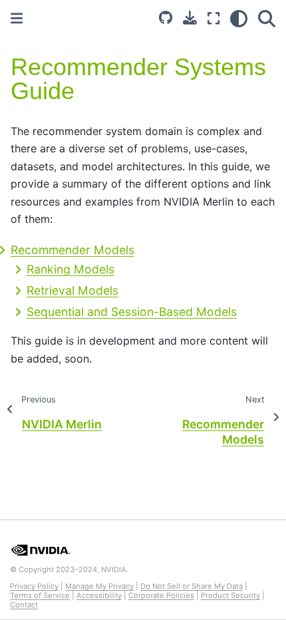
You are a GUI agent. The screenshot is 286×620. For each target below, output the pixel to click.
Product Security (230, 595)
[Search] (267, 18)
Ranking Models (70, 269)
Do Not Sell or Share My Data (191, 586)
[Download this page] (190, 17)
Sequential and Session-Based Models (132, 312)
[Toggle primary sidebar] (16, 18)
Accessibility (99, 595)
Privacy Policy (34, 586)
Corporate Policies (161, 595)
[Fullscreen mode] (213, 18)
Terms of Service (40, 595)
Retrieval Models (72, 290)
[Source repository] (166, 18)
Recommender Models (72, 250)
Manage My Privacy (99, 586)
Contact (24, 604)
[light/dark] (239, 18)
